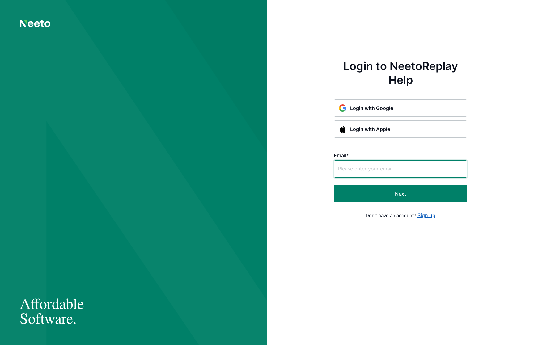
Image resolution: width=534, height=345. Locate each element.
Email (341, 155)
